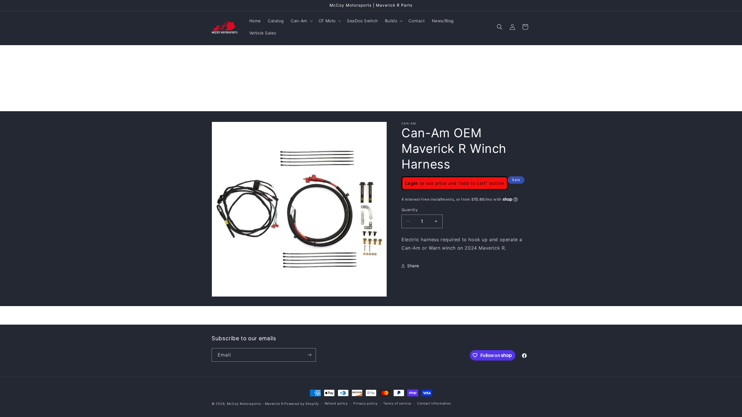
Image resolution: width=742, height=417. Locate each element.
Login (412, 183)
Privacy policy (365, 403)
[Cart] (525, 27)
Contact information (434, 403)
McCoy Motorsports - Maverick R (255, 404)
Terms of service (397, 403)
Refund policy (336, 403)
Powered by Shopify (301, 404)
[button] (301, 21)
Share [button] (413, 265)
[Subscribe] (309, 355)
